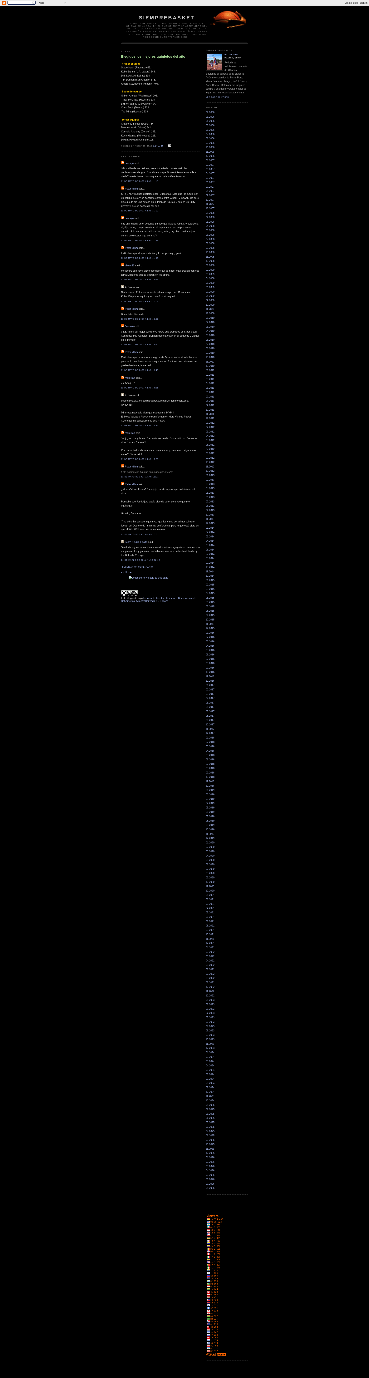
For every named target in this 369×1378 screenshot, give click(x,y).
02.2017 (210, 689)
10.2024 (210, 1091)
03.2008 (210, 221)
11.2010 (210, 361)
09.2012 (210, 457)
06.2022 (210, 969)
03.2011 (210, 379)
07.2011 (210, 396)
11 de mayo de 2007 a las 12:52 (140, 301)
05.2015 (210, 597)
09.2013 (210, 510)
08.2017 (210, 715)
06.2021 (210, 917)
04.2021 (210, 908)
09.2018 (210, 772)
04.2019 (210, 803)
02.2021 (210, 899)
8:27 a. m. (158, 146)
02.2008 (210, 217)
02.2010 (210, 322)
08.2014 (210, 558)
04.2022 (210, 960)
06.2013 (210, 497)
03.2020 (210, 851)
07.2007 (210, 186)
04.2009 (210, 278)
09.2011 (210, 405)
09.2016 (210, 667)
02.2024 (210, 1056)
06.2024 (210, 1074)
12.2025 (210, 1153)
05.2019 (210, 807)
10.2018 (210, 777)
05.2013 (210, 492)
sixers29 (129, 265)
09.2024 (210, 1087)
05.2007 (210, 177)
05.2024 (210, 1070)
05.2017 (210, 702)
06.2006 (210, 129)
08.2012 (210, 453)
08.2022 (210, 978)
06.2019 (210, 812)
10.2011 (210, 409)
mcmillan (130, 377)
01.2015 (210, 580)
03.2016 (210, 641)
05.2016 (210, 650)
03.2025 (210, 1113)
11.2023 (210, 1043)
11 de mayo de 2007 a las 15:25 (140, 425)
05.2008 (210, 230)
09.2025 (210, 1139)
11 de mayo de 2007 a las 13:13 (140, 344)
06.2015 (210, 602)
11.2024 (210, 1096)
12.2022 (210, 995)
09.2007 (210, 195)
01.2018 (210, 737)
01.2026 (210, 1157)
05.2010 (210, 335)
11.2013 (210, 519)
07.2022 (210, 973)
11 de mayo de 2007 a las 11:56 (139, 258)
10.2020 (210, 882)
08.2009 (210, 295)
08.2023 (210, 1030)
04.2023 (210, 1013)
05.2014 (210, 545)
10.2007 (210, 199)
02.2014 (210, 532)
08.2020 (210, 873)
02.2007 (210, 164)
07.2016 (210, 659)
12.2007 (210, 208)
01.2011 (210, 370)
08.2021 (210, 925)
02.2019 (210, 794)
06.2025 (210, 1126)
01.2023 (210, 1000)
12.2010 (210, 365)
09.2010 (210, 352)
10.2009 (210, 304)
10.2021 (210, 934)
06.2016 (210, 654)
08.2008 (210, 243)
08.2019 (210, 820)
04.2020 (210, 855)
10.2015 (210, 619)
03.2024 (210, 1061)
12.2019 (210, 838)
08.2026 (210, 1188)
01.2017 (210, 685)
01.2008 (210, 212)
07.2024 (210, 1078)
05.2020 (210, 860)
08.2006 (210, 138)
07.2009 (210, 291)
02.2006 (210, 112)
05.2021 (210, 912)
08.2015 (210, 610)
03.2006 (210, 116)
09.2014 (210, 562)
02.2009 (210, 269)
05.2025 (210, 1122)
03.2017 (210, 694)
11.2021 (210, 938)
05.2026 (210, 1174)
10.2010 (210, 357)
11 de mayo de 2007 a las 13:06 (140, 319)
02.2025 (210, 1109)
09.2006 (210, 142)
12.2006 (210, 156)
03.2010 (210, 326)
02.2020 (210, 847)
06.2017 (210, 707)
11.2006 (210, 151)
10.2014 (210, 567)
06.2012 (210, 444)
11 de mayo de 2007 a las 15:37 (140, 459)
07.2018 (210, 764)
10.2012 (210, 462)
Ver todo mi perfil (217, 97)
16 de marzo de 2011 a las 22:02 (140, 560)
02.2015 (210, 584)
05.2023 (210, 1017)
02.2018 (210, 742)
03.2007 (210, 169)
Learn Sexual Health (136, 542)
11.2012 (210, 466)
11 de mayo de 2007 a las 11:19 (139, 211)
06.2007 (210, 182)
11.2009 (210, 309)
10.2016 (210, 672)
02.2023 (210, 1004)
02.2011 (210, 374)
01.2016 (210, 632)
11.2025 (210, 1148)
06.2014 (210, 549)
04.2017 (210, 698)
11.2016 (210, 676)
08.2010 (210, 348)
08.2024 (210, 1083)
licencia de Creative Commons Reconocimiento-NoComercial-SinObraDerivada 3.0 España (159, 599)
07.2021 (210, 921)
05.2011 (210, 387)
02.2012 (210, 427)
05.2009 (210, 282)
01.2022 (210, 947)
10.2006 (210, 147)
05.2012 (210, 440)
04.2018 (210, 750)
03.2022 (210, 956)
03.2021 (210, 903)
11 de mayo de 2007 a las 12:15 (140, 280)
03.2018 (210, 746)
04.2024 (210, 1065)
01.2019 (210, 790)
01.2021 (210, 895)
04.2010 (210, 330)
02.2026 (210, 1161)
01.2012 (210, 422)
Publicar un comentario (137, 567)
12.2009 (210, 313)
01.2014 (210, 527)
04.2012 (210, 435)
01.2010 (210, 317)
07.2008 (210, 239)
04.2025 (210, 1118)
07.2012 (210, 449)
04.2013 (210, 488)
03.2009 (210, 274)
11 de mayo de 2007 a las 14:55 (140, 388)
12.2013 (210, 523)
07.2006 (210, 134)
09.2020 (210, 877)
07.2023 (210, 1026)
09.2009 (210, 300)
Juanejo (129, 163)
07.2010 (210, 344)
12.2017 (210, 733)
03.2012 (210, 431)
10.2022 (210, 986)
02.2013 (210, 479)
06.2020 (210, 864)
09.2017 (210, 720)
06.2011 (210, 392)
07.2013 (210, 501)
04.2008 (210, 226)
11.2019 (210, 833)
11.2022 (210, 991)
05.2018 (210, 755)
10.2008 (210, 252)
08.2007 (210, 191)
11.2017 (210, 729)
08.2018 (210, 768)
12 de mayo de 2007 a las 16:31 (140, 477)
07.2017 (210, 711)
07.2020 (210, 868)
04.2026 (210, 1170)
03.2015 (210, 589)
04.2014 (210, 540)
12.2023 (210, 1048)
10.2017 (210, 724)
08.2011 (210, 400)
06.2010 (210, 339)
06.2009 (210, 287)
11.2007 (210, 204)
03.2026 (210, 1166)
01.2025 (210, 1105)
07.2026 (210, 1183)
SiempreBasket (167, 18)
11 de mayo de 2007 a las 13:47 (140, 370)
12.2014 (210, 575)
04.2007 (210, 173)
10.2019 (210, 829)
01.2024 (210, 1052)
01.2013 (210, 475)
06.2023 (210, 1021)
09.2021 (210, 930)
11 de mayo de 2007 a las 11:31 (139, 240)
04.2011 (210, 383)
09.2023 (210, 1035)
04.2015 (210, 593)
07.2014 (210, 554)
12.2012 (210, 470)
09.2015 (210, 615)
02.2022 (210, 952)
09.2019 (210, 825)
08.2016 (210, 663)
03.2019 (210, 799)
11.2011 (210, 414)
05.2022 (210, 965)
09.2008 (210, 247)
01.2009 (210, 265)
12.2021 (210, 943)
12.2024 (210, 1100)
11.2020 (210, 886)
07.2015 (210, 606)
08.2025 (210, 1135)
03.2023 (210, 1008)
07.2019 (210, 816)
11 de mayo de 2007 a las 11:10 (139, 181)
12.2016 (210, 680)
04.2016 (210, 645)
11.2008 (210, 256)
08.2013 (210, 505)
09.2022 (210, 982)
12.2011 (210, 418)
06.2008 (210, 234)
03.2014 (210, 536)
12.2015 (210, 628)
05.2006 (210, 125)
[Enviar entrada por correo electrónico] (169, 145)
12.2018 (210, 785)
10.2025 (210, 1144)
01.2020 (210, 842)
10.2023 (210, 1039)
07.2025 (210, 1131)
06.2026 (210, 1179)
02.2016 (210, 637)
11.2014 (210, 571)
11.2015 (210, 624)
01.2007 (210, 160)
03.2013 (210, 484)
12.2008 (210, 260)
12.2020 (210, 890)
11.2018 (210, 781)
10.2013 (210, 514)
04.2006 (210, 121)
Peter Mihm (131, 188)
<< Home (126, 572)
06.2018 (210, 759)
